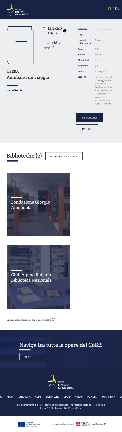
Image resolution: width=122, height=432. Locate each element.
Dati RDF (87, 128)
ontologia (24, 397)
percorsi (92, 397)
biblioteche (52, 397)
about (10, 397)
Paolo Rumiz (14, 90)
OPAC (47, 48)
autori (79, 397)
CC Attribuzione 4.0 (57, 408)
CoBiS (38, 397)
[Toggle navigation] (66, 10)
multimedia (108, 397)
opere (67, 397)
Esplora (27, 356)
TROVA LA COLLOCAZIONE (64, 156)
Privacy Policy (75, 408)
